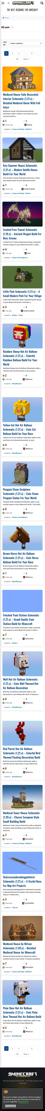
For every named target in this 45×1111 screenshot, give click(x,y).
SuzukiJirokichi (29, 189)
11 (31, 53)
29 (17, 59)
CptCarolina (29, 639)
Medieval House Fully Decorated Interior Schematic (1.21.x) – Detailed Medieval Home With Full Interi (21, 100)
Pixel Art (15, 908)
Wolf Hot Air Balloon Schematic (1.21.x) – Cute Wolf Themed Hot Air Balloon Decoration (20, 683)
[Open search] (42, 3)
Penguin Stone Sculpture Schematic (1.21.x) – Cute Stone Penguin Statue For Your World (20, 493)
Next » (26, 59)
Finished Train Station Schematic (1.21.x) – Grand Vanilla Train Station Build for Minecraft (21, 619)
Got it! (10, 1106)
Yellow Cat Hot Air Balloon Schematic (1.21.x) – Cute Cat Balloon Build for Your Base (19, 429)
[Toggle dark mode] (8, 3)
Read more (24, 1102)
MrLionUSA (29, 839)
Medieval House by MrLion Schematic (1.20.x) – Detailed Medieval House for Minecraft (19, 948)
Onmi (29, 253)
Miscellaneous (17, 384)
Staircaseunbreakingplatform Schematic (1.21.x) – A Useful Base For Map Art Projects (22, 881)
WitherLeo (28, 379)
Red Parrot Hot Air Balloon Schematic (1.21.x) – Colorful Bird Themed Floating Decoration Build (21, 753)
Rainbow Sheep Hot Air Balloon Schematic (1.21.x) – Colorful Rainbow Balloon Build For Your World (20, 357)
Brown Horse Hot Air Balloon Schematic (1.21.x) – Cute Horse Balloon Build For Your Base (21, 557)
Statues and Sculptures (19, 258)
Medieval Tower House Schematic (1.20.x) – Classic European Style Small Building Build (21, 817)
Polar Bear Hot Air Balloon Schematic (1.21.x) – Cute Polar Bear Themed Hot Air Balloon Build (22, 1012)
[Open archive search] (12, 27)
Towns (20, 315)
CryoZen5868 (29, 903)
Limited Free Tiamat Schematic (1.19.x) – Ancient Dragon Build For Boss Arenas (22, 233)
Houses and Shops (18, 129)
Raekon (29, 125)
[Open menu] (3, 3)
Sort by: (5, 43)
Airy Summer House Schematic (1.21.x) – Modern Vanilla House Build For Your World (20, 169)
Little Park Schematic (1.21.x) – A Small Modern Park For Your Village (22, 293)
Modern (28, 193)
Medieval (28, 129)
